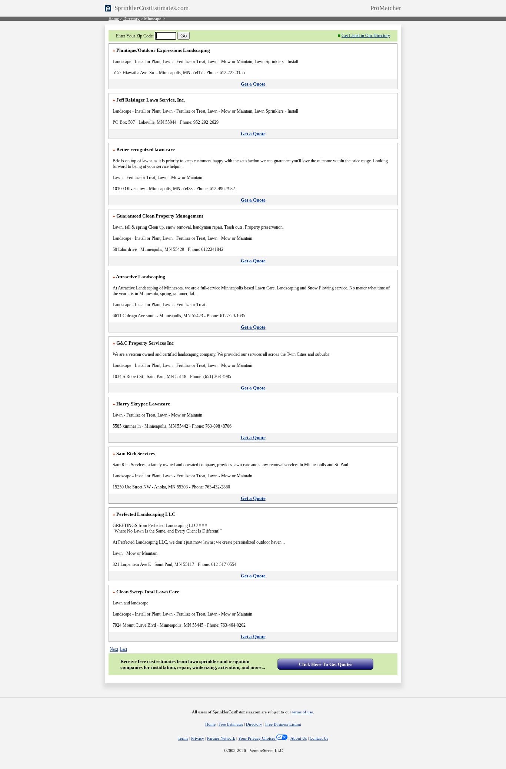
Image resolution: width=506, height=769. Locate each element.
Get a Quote (253, 84)
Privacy (197, 738)
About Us (298, 738)
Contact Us (319, 738)
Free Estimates (231, 724)
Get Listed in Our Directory (366, 35)
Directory (131, 19)
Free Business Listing (283, 724)
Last (123, 649)
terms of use (302, 712)
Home (114, 19)
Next (114, 649)
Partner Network (221, 738)
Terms (183, 738)
